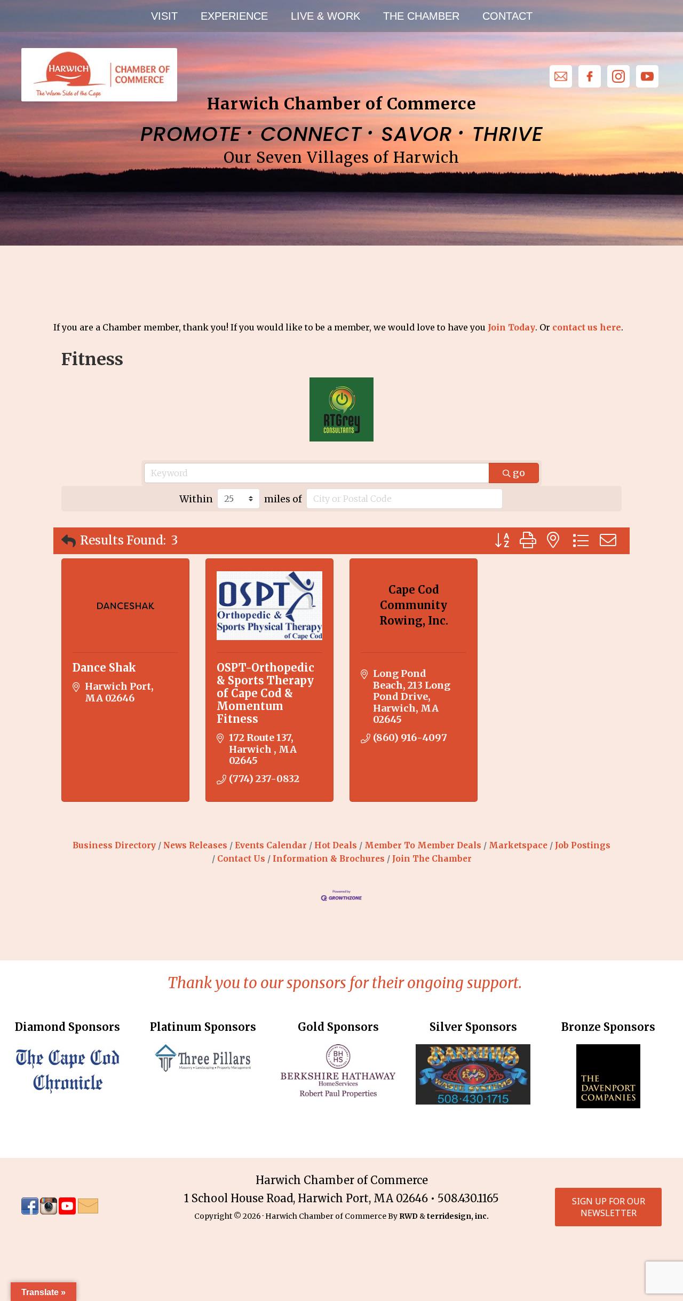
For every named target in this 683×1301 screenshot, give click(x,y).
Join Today (511, 327)
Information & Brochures (329, 859)
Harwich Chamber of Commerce (98, 74)
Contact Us (241, 859)
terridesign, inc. (458, 1216)
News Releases (195, 845)
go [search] (519, 473)
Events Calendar (271, 845)
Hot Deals (335, 845)
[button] (68, 541)
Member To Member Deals (422, 845)
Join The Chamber (432, 859)
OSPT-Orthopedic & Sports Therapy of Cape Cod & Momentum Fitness (265, 693)
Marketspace (518, 845)
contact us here (586, 327)
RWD (408, 1216)
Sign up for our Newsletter (608, 1207)
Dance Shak (104, 667)
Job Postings (582, 845)
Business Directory (114, 845)
